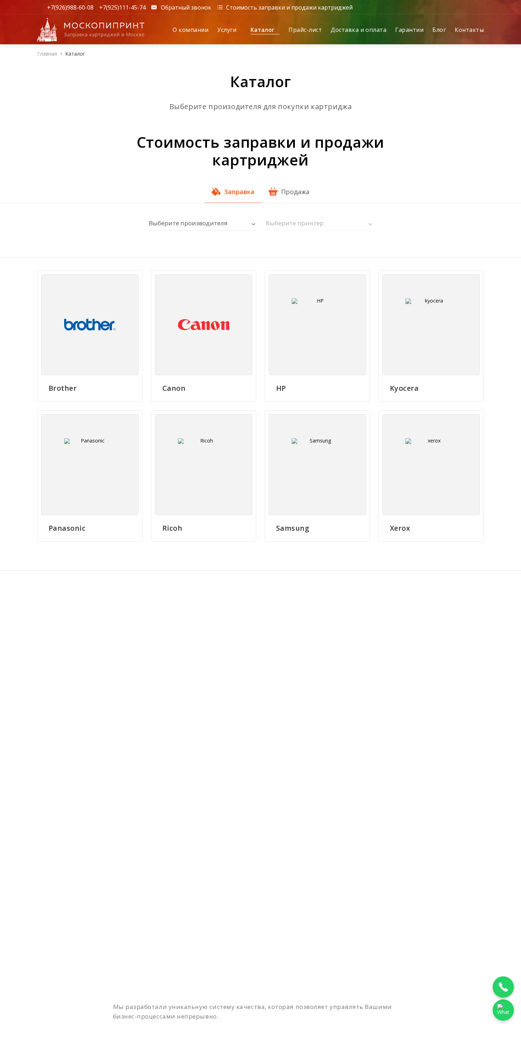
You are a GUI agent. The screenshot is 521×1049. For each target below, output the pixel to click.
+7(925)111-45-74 (122, 7)
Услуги (227, 30)
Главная (47, 53)
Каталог (263, 30)
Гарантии (409, 30)
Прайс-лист (305, 30)
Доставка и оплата (358, 30)
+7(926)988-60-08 (70, 7)
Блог (439, 30)
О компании (190, 30)
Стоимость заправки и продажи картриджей (289, 7)
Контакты (469, 30)
